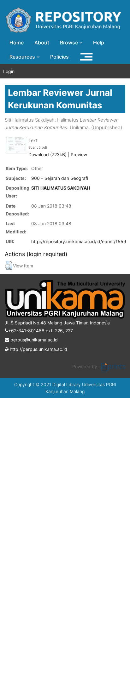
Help (98, 42)
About (41, 42)
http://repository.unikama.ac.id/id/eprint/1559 (78, 241)
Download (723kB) (47, 154)
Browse (69, 42)
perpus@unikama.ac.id (33, 339)
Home (16, 42)
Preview (79, 154)
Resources (22, 57)
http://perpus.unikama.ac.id (38, 349)
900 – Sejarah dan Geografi (59, 178)
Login (9, 71)
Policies (59, 57)
